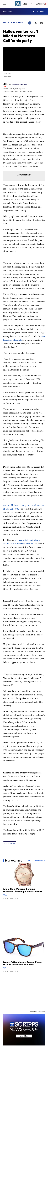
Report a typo (9, 843)
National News (13, 22)
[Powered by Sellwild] (41, 1012)
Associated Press (19, 84)
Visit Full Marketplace (36, 860)
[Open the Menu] (4, 4)
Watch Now (40, 4)
